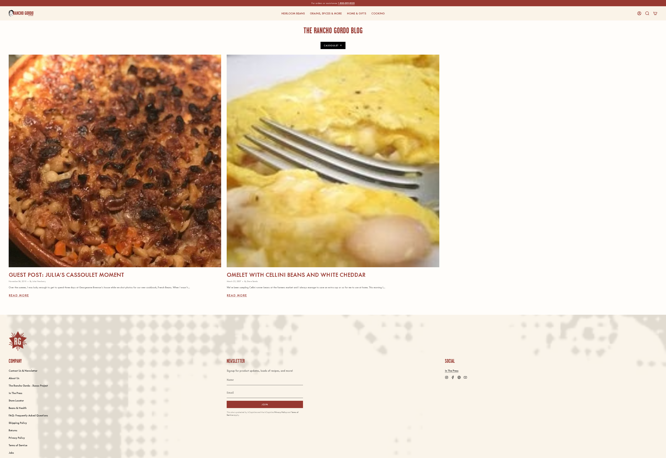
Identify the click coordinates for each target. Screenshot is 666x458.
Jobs (11, 452)
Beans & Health (18, 407)
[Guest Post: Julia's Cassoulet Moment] (115, 161)
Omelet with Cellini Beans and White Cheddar (296, 274)
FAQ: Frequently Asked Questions (28, 415)
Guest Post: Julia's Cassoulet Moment (66, 274)
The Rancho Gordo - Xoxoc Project (28, 385)
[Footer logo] (18, 341)
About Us (14, 377)
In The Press (15, 392)
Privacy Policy (17, 437)
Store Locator (16, 400)
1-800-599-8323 (346, 3)
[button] (293, 13)
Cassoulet (331, 45)
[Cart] (655, 13)
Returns (13, 430)
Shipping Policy (18, 422)
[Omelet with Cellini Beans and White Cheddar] (333, 161)
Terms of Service (18, 445)
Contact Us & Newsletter (23, 370)
